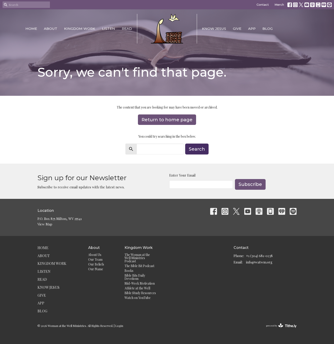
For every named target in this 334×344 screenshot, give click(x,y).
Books (129, 270)
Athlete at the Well (137, 288)
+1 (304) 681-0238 (259, 255)
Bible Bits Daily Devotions (135, 277)
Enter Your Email (182, 175)
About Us (94, 255)
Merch (279, 4)
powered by (279, 329)
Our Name (95, 269)
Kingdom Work (79, 28)
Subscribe (250, 184)
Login (119, 326)
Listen (108, 28)
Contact (263, 4)
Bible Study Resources (140, 293)
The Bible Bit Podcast (139, 266)
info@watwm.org (259, 262)
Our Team (95, 259)
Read (127, 28)
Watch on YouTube (138, 298)
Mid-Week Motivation (140, 283)
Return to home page (167, 119)
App (252, 28)
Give (237, 28)
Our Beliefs (96, 264)
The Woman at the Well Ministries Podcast (137, 258)
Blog (267, 28)
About (50, 28)
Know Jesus (214, 28)
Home (31, 28)
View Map (44, 224)
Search (197, 149)
